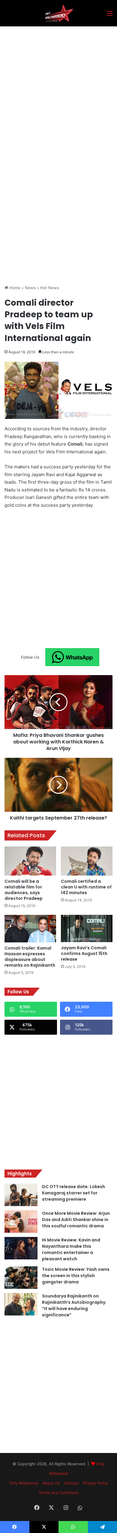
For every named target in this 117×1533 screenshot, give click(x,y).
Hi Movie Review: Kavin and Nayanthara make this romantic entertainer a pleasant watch (71, 1249)
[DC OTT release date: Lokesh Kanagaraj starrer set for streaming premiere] (21, 1195)
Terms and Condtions (59, 1492)
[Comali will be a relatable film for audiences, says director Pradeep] (30, 861)
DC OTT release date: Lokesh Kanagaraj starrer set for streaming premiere (73, 1193)
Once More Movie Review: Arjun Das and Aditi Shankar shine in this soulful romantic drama (76, 1219)
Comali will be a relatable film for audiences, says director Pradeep (23, 889)
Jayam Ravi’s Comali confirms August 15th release (84, 953)
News (30, 287)
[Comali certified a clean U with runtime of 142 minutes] (86, 861)
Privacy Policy (95, 1483)
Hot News (49, 287)
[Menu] (109, 15)
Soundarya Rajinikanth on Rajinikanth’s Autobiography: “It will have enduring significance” (74, 1305)
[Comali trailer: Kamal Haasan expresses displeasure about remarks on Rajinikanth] (30, 928)
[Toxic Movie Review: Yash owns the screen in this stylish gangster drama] (21, 1277)
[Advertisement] (58, 87)
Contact (71, 1483)
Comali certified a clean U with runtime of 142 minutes (86, 887)
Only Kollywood (23, 1483)
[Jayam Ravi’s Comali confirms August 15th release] (86, 928)
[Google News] (72, 657)
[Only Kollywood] (58, 13)
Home (14, 287)
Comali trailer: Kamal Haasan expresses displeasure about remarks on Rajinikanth (29, 956)
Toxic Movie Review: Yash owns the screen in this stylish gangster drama (76, 1275)
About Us (51, 1483)
